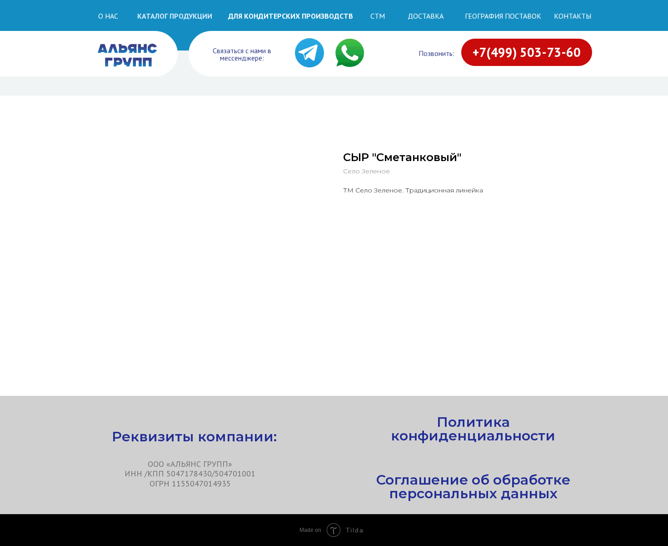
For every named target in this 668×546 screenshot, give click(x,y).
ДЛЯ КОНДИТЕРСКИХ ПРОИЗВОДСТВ (290, 15)
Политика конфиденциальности (473, 429)
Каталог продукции (174, 15)
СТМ (377, 15)
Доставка (426, 15)
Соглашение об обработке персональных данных (473, 486)
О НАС (108, 15)
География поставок (503, 15)
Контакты (572, 15)
